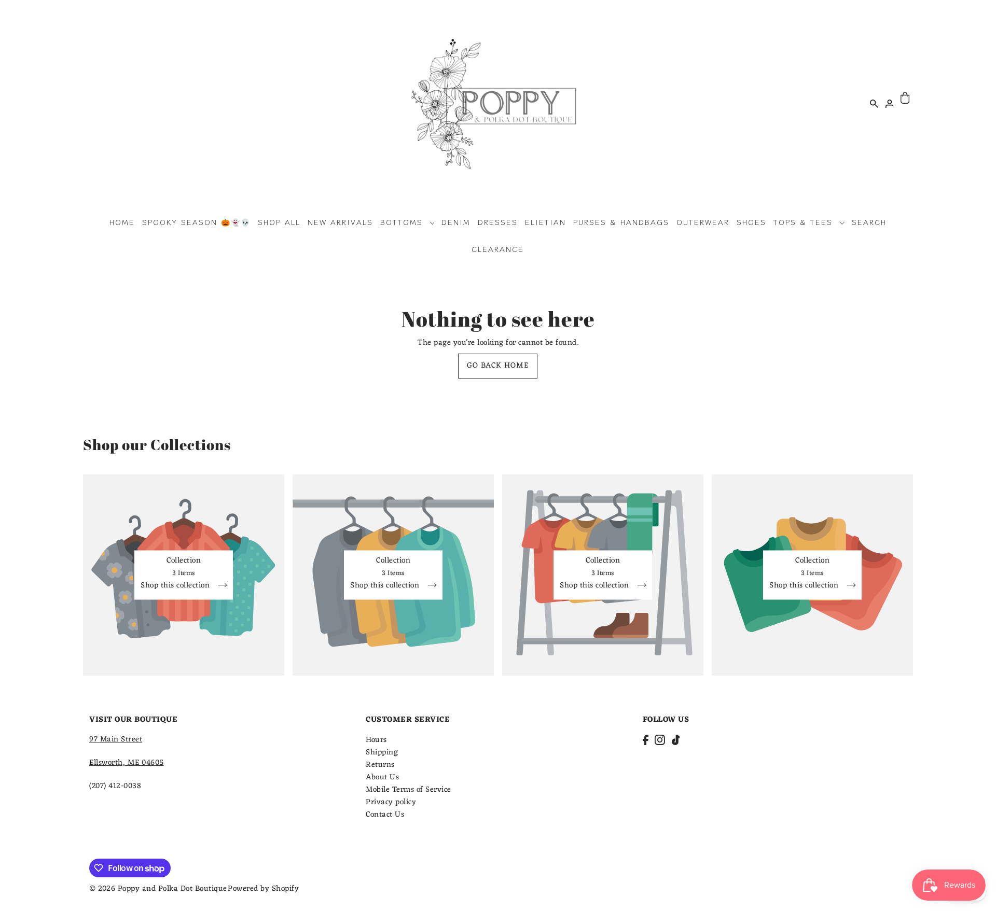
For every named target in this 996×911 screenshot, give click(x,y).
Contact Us (385, 815)
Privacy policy (391, 802)
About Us (382, 777)
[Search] (874, 103)
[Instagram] (660, 740)
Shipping (382, 753)
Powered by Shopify (263, 889)
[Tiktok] (676, 740)
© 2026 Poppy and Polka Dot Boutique (158, 889)
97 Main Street (115, 740)
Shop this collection (176, 586)
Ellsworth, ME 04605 (126, 763)
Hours (376, 740)
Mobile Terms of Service (408, 790)
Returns (380, 765)
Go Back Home (498, 366)
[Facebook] (645, 740)
